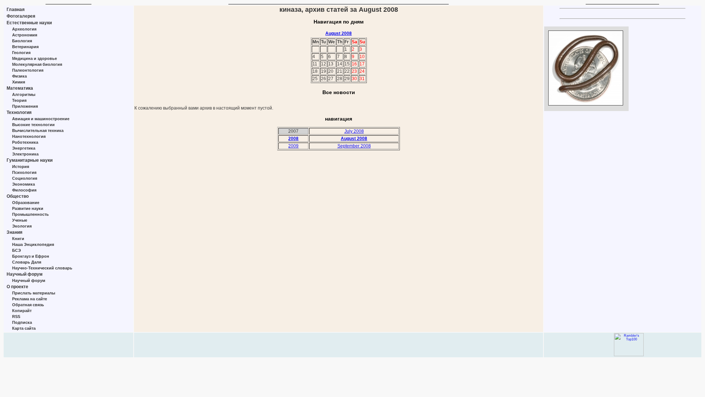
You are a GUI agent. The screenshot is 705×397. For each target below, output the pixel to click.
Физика (19, 76)
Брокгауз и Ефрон (30, 256)
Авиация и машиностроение (40, 119)
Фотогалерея (21, 16)
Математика (20, 88)
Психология (24, 172)
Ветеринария (25, 46)
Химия (18, 82)
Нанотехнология (29, 136)
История (20, 166)
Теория (19, 100)
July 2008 (354, 131)
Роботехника (25, 142)
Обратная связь (28, 305)
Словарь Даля (26, 262)
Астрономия (24, 35)
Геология (21, 52)
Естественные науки (29, 22)
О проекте (17, 286)
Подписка (22, 322)
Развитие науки (27, 208)
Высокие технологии (33, 124)
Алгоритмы (23, 94)
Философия (24, 190)
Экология (22, 226)
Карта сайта (24, 328)
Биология (22, 41)
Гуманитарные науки (30, 160)
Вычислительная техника (38, 130)
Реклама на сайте (29, 299)
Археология (24, 29)
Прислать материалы (33, 293)
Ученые (19, 220)
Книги (18, 238)
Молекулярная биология (37, 64)
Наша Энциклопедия (33, 244)
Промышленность (30, 214)
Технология (19, 112)
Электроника (25, 154)
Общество (18, 196)
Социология (24, 178)
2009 (293, 146)
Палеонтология (27, 70)
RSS (16, 316)
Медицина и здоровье (34, 58)
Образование (25, 202)
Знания (14, 232)
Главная (16, 9)
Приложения (25, 106)
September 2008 (354, 146)
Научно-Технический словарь (42, 268)
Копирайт (22, 310)
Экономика (23, 184)
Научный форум (25, 274)
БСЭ (16, 250)
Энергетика (23, 148)
